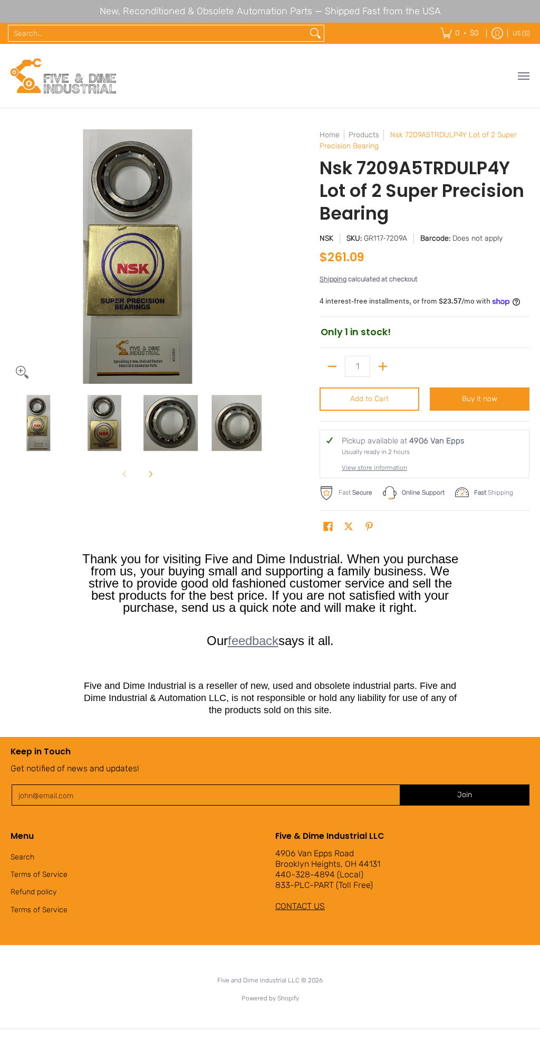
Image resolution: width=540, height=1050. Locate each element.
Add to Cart (369, 398)
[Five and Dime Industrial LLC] (63, 76)
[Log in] (497, 33)
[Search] (315, 33)
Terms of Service (39, 874)
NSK (326, 238)
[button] (328, 526)
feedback (253, 640)
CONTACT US (300, 906)
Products (364, 134)
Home (330, 134)
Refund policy (33, 891)
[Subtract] (332, 366)
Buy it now (479, 398)
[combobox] (157, 33)
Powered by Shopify (270, 998)
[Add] (383, 366)
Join (464, 794)
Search (22, 857)
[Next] (257, 256)
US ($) (521, 33)
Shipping (333, 279)
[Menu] (523, 76)
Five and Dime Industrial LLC (258, 980)
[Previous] (18, 256)
